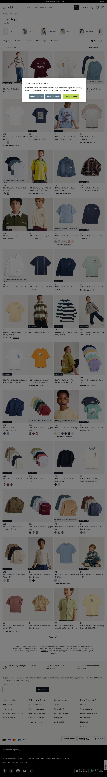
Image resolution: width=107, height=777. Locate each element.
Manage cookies (36, 96)
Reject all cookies (53, 96)
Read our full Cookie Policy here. (66, 90)
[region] (54, 90)
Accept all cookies (71, 96)
